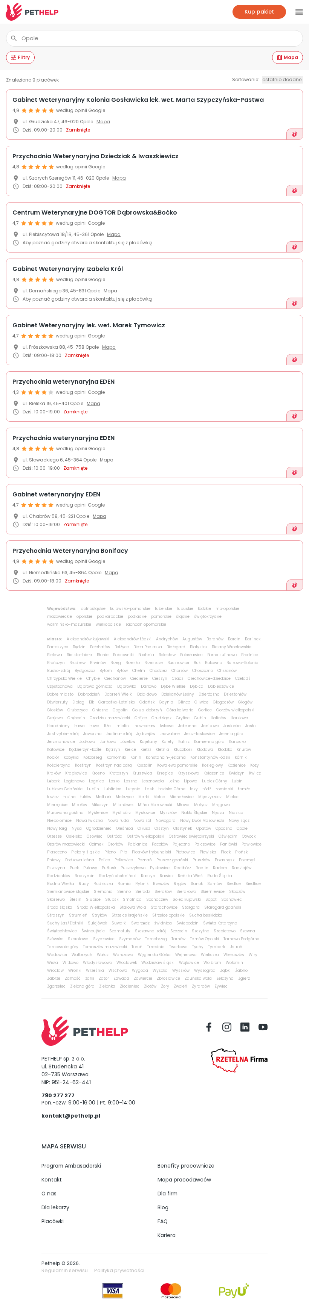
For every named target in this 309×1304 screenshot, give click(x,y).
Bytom (105, 670)
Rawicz (166, 876)
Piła (123, 852)
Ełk (91, 702)
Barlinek (252, 639)
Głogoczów (223, 702)
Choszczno (202, 670)
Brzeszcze (153, 663)
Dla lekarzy (55, 1207)
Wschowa (118, 970)
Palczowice (205, 844)
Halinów (218, 718)
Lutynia (133, 789)
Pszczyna (56, 868)
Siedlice (253, 883)
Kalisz (184, 741)
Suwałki (119, 923)
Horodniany (58, 726)
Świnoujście (93, 931)
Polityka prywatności (119, 1270)
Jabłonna (187, 726)
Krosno (98, 773)
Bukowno (213, 663)
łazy (194, 789)
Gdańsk (146, 702)
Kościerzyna (58, 765)
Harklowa (239, 718)
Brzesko (132, 663)
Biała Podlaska (147, 647)
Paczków (160, 844)
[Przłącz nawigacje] (294, 12)
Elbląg (78, 702)
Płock (226, 852)
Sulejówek (97, 923)
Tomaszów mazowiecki (105, 947)
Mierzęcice (57, 805)
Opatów (203, 828)
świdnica (163, 923)
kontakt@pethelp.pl (70, 1115)
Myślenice (98, 812)
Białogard (176, 647)
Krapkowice (76, 773)
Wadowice (57, 955)
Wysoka (160, 970)
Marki (143, 797)
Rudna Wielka (60, 883)
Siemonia (103, 891)
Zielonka (107, 986)
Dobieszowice (221, 686)
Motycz (201, 805)
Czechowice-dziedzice (209, 678)
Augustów (192, 639)
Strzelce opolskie (168, 915)
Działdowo (147, 694)
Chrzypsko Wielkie (64, 678)
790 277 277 (58, 1095)
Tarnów (178, 939)
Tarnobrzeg (156, 939)
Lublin (93, 789)
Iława (79, 726)
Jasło (250, 726)
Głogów (245, 702)
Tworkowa (178, 947)
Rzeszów (161, 883)
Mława (183, 805)
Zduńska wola (198, 978)
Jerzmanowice (61, 741)
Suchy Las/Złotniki (65, 923)
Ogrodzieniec (99, 828)
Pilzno (110, 852)
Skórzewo (56, 899)
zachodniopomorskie (145, 624)
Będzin (79, 647)
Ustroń (235, 947)
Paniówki (228, 844)
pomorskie (161, 616)
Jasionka (232, 726)
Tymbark (216, 947)
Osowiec (94, 836)
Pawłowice (252, 844)
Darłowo (148, 686)
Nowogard (166, 820)
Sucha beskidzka (205, 915)
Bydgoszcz (85, 670)
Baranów (215, 639)
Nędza (218, 812)
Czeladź (242, 678)
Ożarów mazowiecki (66, 844)
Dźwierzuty (57, 702)
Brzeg (115, 663)
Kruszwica (142, 773)
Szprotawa (78, 939)
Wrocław (55, 970)
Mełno (159, 797)
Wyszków (181, 970)
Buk (197, 663)
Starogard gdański (222, 907)
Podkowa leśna (79, 860)
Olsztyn (161, 828)
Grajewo (55, 718)
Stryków (99, 915)
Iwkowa (167, 726)
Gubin (200, 718)
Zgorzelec (56, 986)
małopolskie (227, 608)
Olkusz (144, 828)
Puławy (90, 868)
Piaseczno (57, 852)
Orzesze (54, 836)
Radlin (202, 868)
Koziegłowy (212, 765)
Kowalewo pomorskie (177, 765)
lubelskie (163, 608)
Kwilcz (255, 773)
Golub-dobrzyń (147, 710)
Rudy (84, 883)
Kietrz (146, 749)
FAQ (163, 1221)
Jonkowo (108, 741)
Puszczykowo (133, 868)
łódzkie (204, 608)
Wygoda (140, 970)
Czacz (177, 678)
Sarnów (214, 883)
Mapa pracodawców (184, 1179)
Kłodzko (225, 749)
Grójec (141, 718)
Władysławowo (97, 962)
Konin (135, 757)
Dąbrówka (126, 686)
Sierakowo (186, 891)
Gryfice (183, 718)
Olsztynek (182, 828)
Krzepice (165, 773)
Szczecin (178, 931)
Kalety (168, 741)
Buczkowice (178, 663)
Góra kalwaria (180, 710)
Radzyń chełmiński (117, 876)
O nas (49, 1193)
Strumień (78, 915)
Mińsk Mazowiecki (155, 805)
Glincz (184, 702)
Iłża (107, 726)
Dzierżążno (209, 694)
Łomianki (224, 789)
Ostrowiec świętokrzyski (191, 836)
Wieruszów (233, 955)
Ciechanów (115, 678)
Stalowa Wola (132, 907)
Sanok (197, 883)
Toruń (137, 947)
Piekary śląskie (85, 852)
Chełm (138, 670)
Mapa (291, 57)
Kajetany (148, 741)
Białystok (198, 647)
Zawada (121, 978)
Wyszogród (205, 970)
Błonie (103, 655)
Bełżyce (122, 647)
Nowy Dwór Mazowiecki (202, 820)
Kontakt (51, 1179)
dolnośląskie (93, 608)
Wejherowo (185, 955)
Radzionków (58, 876)
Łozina (69, 797)
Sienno (124, 891)
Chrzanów (227, 670)
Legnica (96, 781)
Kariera (167, 1235)
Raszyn (148, 876)
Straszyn (55, 915)
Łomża (244, 789)
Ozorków (115, 844)
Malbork (103, 797)
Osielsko (74, 836)
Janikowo (210, 726)
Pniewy (54, 860)
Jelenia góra (231, 734)
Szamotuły (119, 931)
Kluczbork (183, 749)
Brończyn (56, 663)
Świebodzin (187, 923)
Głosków (55, 710)
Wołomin (234, 962)
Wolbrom (212, 962)
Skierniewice (212, 891)
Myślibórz (121, 812)
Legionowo (74, 781)
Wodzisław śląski (157, 962)
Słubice (93, 899)
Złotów (150, 986)
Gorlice (205, 710)
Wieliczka (210, 955)
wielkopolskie (108, 624)
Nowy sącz (239, 820)
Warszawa (123, 955)
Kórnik (240, 757)
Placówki (52, 1221)
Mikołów (79, 805)
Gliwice (201, 702)
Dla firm (167, 1193)
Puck (74, 868)
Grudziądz (161, 718)
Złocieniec (129, 986)
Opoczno (224, 828)
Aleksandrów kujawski (88, 639)
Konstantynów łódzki (210, 757)
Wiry (253, 955)
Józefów (128, 741)
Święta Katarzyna (220, 923)
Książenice (213, 773)
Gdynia (166, 702)
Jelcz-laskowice (199, 734)
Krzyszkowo (188, 773)
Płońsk (241, 852)
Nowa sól (142, 820)
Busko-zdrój (58, 670)
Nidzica (236, 812)
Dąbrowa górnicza (95, 686)
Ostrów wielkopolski (145, 836)
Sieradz (142, 891)
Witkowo (70, 962)
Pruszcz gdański (172, 860)
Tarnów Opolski (204, 939)
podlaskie (137, 616)
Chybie (93, 678)
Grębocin (76, 718)
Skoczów (237, 891)
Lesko (114, 781)
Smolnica (132, 899)
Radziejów (241, 868)
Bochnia (146, 655)
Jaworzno (92, 734)
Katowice (55, 749)
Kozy (254, 765)
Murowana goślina (65, 812)
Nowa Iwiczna (89, 820)
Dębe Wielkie (173, 686)
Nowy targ (57, 828)
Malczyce (125, 797)
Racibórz (182, 868)
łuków (85, 797)
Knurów (244, 749)
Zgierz (244, 978)
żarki (89, 978)
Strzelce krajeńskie (130, 915)
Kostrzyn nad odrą (114, 765)
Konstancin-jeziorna (166, 757)
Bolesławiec (191, 655)
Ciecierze (139, 678)
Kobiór (53, 757)
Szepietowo (225, 931)
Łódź (206, 789)
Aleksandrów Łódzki (132, 639)
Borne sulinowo (222, 655)
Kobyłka (71, 757)
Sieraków (163, 891)
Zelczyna (225, 978)
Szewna (247, 931)
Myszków (168, 812)
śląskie (183, 616)
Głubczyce (77, 710)
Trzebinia (156, 947)
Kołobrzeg (92, 757)
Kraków (54, 773)
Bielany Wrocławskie (231, 647)
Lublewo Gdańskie (65, 789)
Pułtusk (109, 868)
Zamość (73, 978)
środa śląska (59, 907)
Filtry (24, 57)
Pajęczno (181, 844)
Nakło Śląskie (194, 812)
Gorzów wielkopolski (235, 710)
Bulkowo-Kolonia (242, 663)
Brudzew (77, 663)
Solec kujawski (187, 899)
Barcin (234, 639)
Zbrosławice (168, 978)
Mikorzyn (100, 805)
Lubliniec (112, 789)
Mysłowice (145, 812)
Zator (104, 978)
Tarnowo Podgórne (241, 939)
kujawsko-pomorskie (130, 608)
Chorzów (179, 670)
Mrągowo (221, 805)
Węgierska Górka (154, 955)
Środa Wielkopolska (96, 907)
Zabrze (53, 978)
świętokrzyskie (208, 616)
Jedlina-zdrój (119, 734)
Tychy (197, 947)
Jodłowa (87, 741)
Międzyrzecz (210, 797)
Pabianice (137, 844)
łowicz (53, 797)
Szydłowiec (104, 939)
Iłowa (94, 726)
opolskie (84, 616)
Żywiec (221, 986)
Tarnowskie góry (62, 947)
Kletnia (162, 749)
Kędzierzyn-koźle (85, 749)
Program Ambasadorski (71, 1165)
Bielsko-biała (79, 655)
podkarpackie (110, 616)
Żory (165, 986)
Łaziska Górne (171, 789)
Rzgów (180, 883)
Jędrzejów (145, 734)
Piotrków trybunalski (151, 852)
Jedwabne (170, 734)
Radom (220, 868)
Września (95, 970)
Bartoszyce (57, 647)
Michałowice (182, 797)
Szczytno (200, 931)
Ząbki (225, 970)
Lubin (237, 781)
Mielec (232, 797)
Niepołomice (59, 820)
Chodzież (158, 670)
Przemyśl (248, 860)
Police (104, 860)
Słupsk (111, 899)
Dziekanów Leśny (177, 694)
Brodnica (250, 655)
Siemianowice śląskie (68, 891)
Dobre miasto (60, 694)
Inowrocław (144, 726)
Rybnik (141, 883)
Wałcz (103, 955)
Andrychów (167, 639)
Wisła (52, 962)
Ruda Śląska (219, 876)
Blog (163, 1207)
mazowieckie (59, 616)
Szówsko (55, 939)
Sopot (211, 899)
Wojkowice (189, 962)
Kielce (130, 749)
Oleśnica (124, 828)
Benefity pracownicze (186, 1165)
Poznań (145, 860)
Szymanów (130, 939)
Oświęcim (228, 836)
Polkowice (124, 860)
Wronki (74, 970)
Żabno (241, 970)
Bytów (122, 670)
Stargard (191, 907)
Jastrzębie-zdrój (63, 734)
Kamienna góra (209, 741)
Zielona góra (82, 986)
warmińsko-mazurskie (69, 624)
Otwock (248, 836)
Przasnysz (224, 860)
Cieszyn (159, 678)
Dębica (196, 686)
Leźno (173, 781)
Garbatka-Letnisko (116, 702)
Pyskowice (160, 868)
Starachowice (164, 907)
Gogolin (120, 710)
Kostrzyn (83, 765)
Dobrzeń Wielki (118, 694)
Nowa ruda (118, 820)
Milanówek (123, 805)
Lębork (53, 781)
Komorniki (116, 757)
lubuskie (185, 608)
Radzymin (85, 876)
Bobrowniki (123, 655)
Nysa (77, 828)
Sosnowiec (231, 899)
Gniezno (100, 710)
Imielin (122, 726)
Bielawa (54, 655)
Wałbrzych (82, 955)
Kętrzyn (113, 749)
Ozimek (96, 844)
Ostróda (114, 836)
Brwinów (98, 663)
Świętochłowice (62, 931)
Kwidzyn (237, 773)
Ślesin (75, 899)
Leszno (130, 781)
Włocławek (126, 962)
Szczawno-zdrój (150, 931)
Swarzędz (140, 923)
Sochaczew (157, 899)
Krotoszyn (118, 773)
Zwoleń (180, 986)
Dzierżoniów (235, 694)
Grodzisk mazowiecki (110, 718)
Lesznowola (153, 781)
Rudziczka (103, 883)
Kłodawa (205, 749)
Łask (149, 789)
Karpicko (237, 741)
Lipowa (190, 781)
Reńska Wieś (190, 876)
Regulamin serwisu (64, 1270)
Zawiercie (143, 978)
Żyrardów (201, 986)
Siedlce (233, 883)
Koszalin (144, 765)
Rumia (124, 883)
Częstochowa (60, 686)
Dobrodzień (89, 694)
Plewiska (208, 852)
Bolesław (167, 655)
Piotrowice (185, 852)
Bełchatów (100, 647)
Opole (242, 828)
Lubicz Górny (214, 781)
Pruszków (201, 860)
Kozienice (237, 765)
